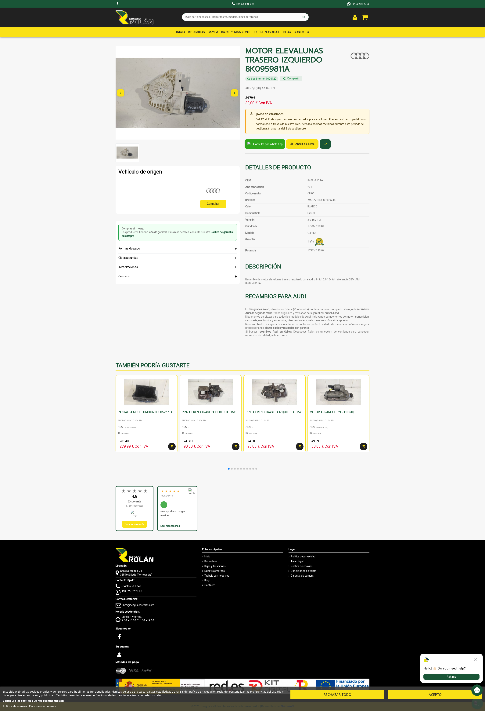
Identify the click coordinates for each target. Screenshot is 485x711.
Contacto (209, 585)
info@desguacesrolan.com (138, 605)
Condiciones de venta (303, 571)
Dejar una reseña (134, 524)
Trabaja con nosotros (216, 576)
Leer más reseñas (170, 526)
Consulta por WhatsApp (267, 144)
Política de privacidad (303, 557)
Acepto (435, 694)
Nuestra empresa (214, 571)
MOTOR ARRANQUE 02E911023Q (332, 412)
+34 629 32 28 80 (132, 591)
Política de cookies (302, 566)
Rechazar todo (337, 694)
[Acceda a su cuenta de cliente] (355, 17)
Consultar (213, 204)
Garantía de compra (302, 576)
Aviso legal (297, 561)
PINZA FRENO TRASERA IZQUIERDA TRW (273, 412)
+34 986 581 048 (131, 586)
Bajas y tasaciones (215, 566)
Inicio (207, 557)
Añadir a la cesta (304, 144)
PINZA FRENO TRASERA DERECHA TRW (208, 412)
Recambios (210, 561)
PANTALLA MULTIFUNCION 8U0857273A (145, 412)
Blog (207, 580)
